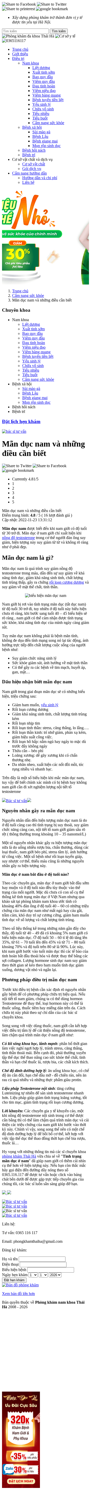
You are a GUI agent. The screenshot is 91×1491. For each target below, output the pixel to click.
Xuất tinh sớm (43, 72)
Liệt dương (41, 68)
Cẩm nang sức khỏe (48, 123)
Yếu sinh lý (41, 104)
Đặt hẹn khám (14, 1280)
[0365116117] (45, 1201)
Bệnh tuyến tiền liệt (47, 100)
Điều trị (18, 58)
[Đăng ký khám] (45, 1211)
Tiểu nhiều (40, 113)
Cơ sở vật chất (33, 164)
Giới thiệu (20, 54)
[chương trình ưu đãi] (45, 237)
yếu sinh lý (49, 705)
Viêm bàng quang (46, 95)
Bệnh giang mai (45, 141)
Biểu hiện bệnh (14, 1269)
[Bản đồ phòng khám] (45, 1215)
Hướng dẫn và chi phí (39, 178)
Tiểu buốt (40, 118)
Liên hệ (28, 182)
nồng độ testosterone (18, 537)
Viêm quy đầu (43, 81)
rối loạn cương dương (66, 582)
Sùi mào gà (41, 132)
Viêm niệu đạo (44, 90)
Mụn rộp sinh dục (46, 145)
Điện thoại (10, 1264)
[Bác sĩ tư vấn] (14, 431)
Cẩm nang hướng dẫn (29, 173)
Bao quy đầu (42, 77)
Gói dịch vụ (31, 168)
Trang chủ (20, 49)
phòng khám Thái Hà (19, 1156)
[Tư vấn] (45, 1206)
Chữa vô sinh (43, 109)
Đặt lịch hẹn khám (21, 421)
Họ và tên (10, 1259)
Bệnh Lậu (40, 136)
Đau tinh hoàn (43, 86)
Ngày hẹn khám (15, 1275)
